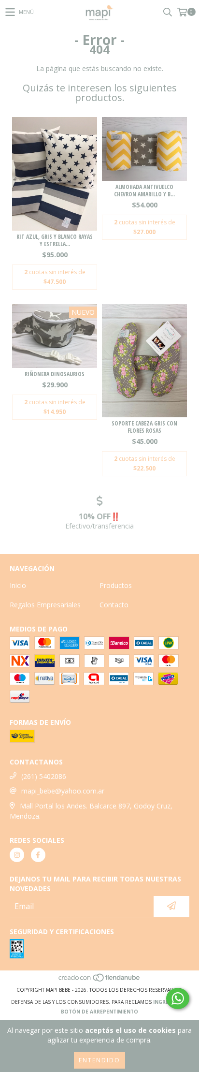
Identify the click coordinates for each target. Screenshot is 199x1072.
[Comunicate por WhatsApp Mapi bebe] (177, 998)
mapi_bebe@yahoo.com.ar (62, 790)
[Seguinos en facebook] (38, 855)
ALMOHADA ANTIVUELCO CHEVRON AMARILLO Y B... (144, 190)
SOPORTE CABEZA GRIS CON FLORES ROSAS (144, 427)
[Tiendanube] (99, 980)
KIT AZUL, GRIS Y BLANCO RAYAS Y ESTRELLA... (54, 240)
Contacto (114, 604)
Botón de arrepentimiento (99, 1011)
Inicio (18, 585)
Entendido (99, 1060)
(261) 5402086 (43, 776)
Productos (116, 585)
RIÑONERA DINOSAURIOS (55, 374)
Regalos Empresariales (45, 604)
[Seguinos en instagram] (17, 855)
